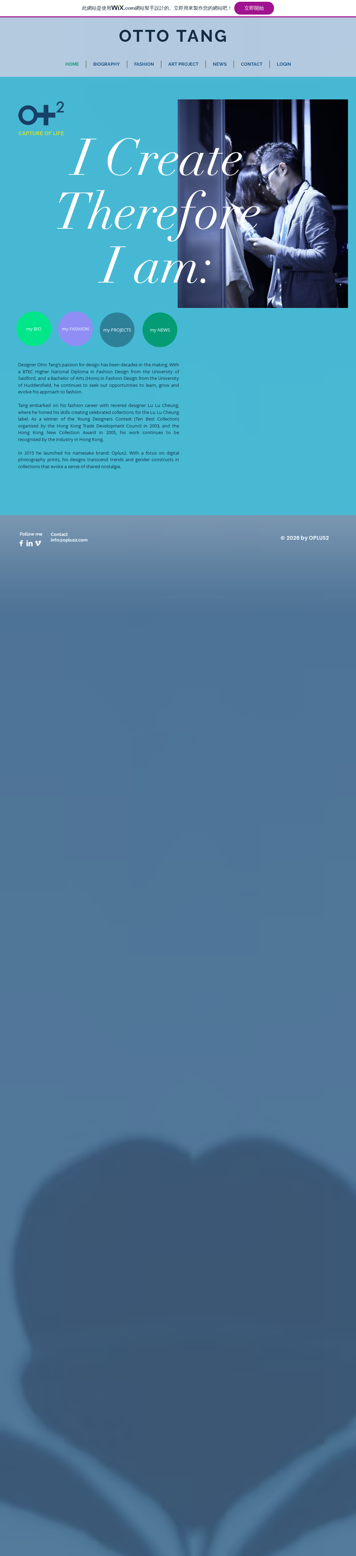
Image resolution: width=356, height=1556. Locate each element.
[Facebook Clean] (21, 543)
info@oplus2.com (69, 540)
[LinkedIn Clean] (29, 543)
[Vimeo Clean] (38, 543)
